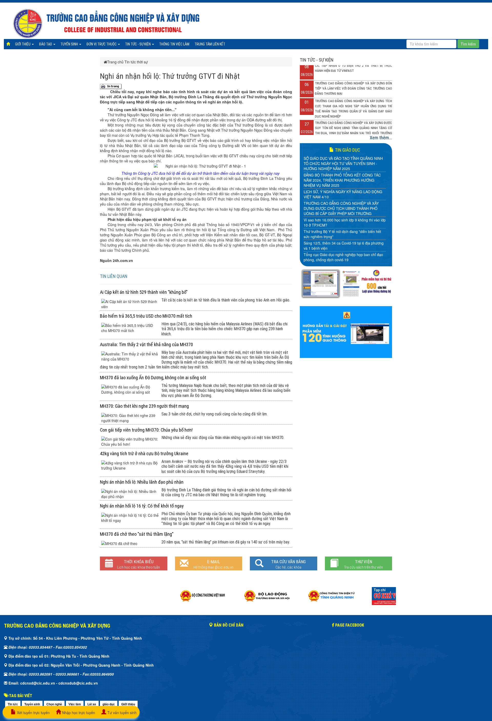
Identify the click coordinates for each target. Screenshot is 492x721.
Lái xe (91, 704)
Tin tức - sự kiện (138, 44)
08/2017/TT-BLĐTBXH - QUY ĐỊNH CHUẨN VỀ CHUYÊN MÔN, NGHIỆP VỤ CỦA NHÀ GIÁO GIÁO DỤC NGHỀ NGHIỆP (342, 186)
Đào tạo (46, 44)
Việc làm (74, 704)
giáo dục (108, 704)
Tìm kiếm (468, 43)
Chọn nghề (54, 704)
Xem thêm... (381, 137)
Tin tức (13, 704)
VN (243, 145)
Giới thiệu (23, 44)
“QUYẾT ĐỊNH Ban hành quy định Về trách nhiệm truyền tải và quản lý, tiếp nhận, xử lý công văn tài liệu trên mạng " (344, 248)
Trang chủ (115, 61)
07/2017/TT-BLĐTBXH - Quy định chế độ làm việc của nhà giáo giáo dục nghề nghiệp (344, 201)
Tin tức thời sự (136, 61)
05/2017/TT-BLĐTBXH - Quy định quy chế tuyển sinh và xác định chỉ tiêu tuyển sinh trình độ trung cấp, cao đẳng (343, 231)
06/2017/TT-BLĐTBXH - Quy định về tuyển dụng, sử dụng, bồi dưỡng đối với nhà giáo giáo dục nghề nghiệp (343, 214)
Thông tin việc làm (174, 44)
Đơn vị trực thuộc (101, 44)
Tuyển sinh (69, 44)
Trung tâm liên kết (209, 44)
